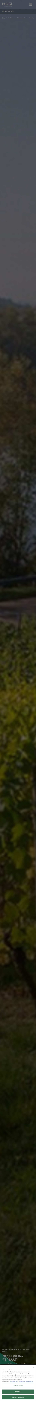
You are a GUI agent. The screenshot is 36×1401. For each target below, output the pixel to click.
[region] (18, 1382)
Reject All (18, 1391)
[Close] (33, 1367)
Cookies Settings (18, 1386)
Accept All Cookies (18, 1397)
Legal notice (29, 1382)
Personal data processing (17, 1382)
